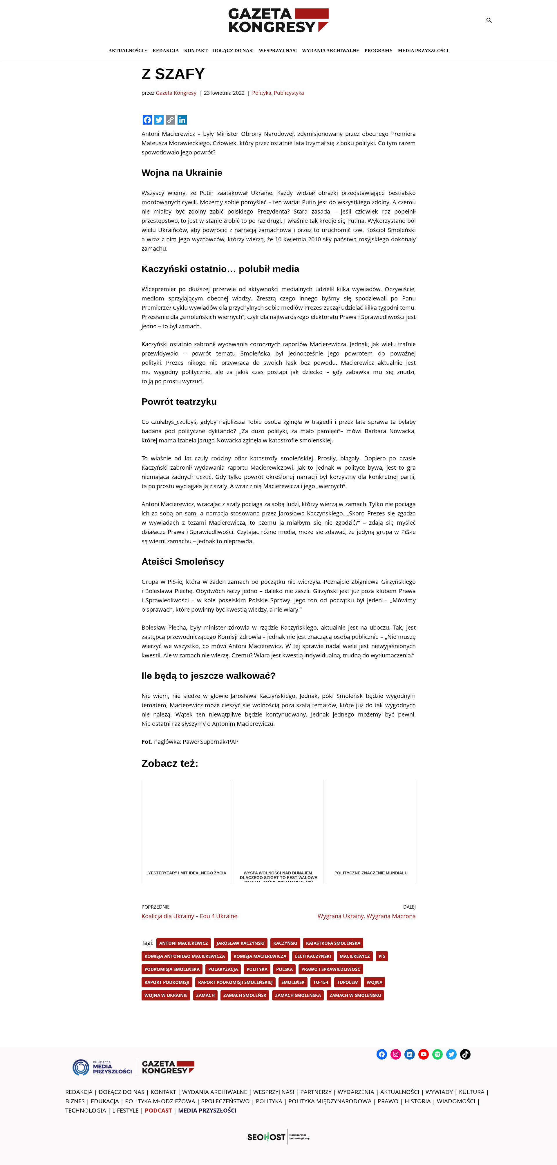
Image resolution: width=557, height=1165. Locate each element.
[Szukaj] (489, 20)
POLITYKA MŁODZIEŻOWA (160, 1101)
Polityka (261, 92)
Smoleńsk (293, 982)
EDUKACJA (105, 1101)
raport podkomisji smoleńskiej (235, 982)
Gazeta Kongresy (176, 92)
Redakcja (166, 50)
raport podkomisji (166, 982)
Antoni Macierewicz (183, 943)
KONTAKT (196, 50)
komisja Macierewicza (260, 956)
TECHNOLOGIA (85, 1110)
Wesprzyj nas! (278, 50)
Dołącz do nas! (233, 50)
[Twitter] (451, 1054)
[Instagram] (395, 1054)
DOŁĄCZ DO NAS (121, 1092)
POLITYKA (269, 1101)
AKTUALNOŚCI (399, 1092)
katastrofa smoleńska (333, 943)
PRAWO (388, 1101)
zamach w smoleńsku (355, 995)
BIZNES (75, 1101)
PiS (382, 956)
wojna (374, 982)
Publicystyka (289, 92)
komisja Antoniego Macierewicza (184, 956)
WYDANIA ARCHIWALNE (214, 1092)
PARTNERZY (316, 1092)
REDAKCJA (79, 1092)
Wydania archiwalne (330, 50)
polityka (257, 969)
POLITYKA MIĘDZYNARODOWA (330, 1101)
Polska (284, 969)
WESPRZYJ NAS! (273, 1092)
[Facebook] (382, 1054)
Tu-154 (320, 982)
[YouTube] (423, 1054)
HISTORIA (418, 1101)
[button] (146, 51)
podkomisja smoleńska (172, 969)
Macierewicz (355, 956)
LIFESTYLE (125, 1110)
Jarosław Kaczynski (241, 943)
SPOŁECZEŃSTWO (225, 1101)
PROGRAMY (379, 50)
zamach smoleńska (298, 995)
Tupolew (347, 982)
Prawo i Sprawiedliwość (330, 969)
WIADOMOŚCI (456, 1101)
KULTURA (471, 1092)
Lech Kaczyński (313, 956)
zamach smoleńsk (244, 995)
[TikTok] (465, 1054)
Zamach (205, 995)
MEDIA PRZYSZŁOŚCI (423, 50)
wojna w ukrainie (165, 995)
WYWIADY (439, 1092)
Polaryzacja (223, 969)
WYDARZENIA (356, 1092)
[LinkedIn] (409, 1054)
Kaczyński (285, 943)
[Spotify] (437, 1054)
